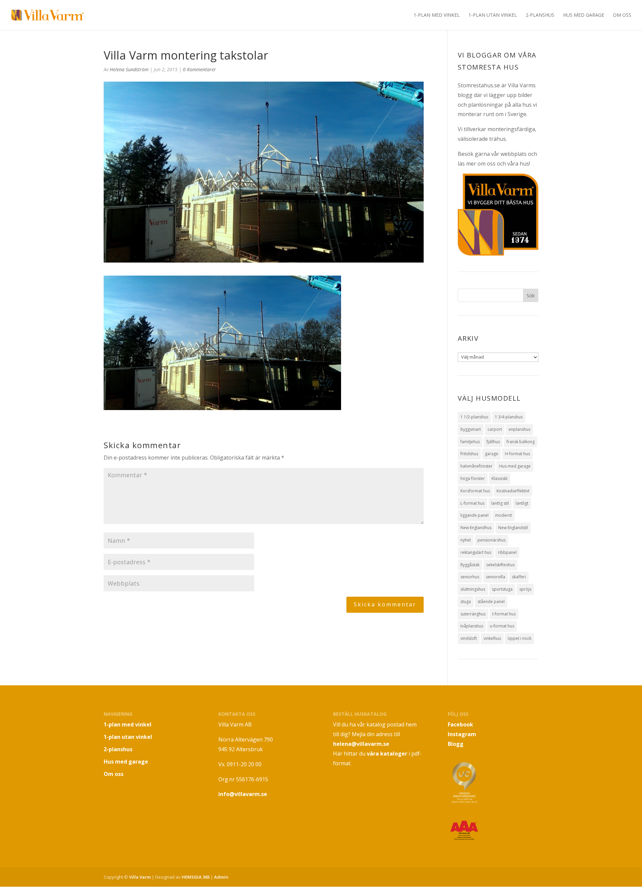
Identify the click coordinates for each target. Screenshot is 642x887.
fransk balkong (521, 442)
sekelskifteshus (500, 565)
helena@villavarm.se (361, 744)
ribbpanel (507, 552)
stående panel (491, 601)
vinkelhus (492, 638)
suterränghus (473, 614)
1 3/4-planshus (509, 417)
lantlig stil (500, 503)
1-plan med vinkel (437, 15)
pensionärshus (491, 540)
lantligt (522, 503)
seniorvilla (495, 577)
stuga (465, 601)
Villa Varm (140, 877)
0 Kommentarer (199, 69)
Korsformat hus (475, 491)
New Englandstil (513, 527)
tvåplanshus (471, 626)
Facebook (460, 724)
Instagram (462, 734)
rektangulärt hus (475, 552)
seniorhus (469, 577)
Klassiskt (500, 478)
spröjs (525, 589)
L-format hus (472, 503)
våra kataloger (387, 753)
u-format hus (502, 626)
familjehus (470, 442)
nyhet (465, 540)
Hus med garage (583, 15)
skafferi (519, 577)
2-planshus (540, 15)
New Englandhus (476, 527)
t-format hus (504, 614)
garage (491, 454)
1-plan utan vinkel (492, 15)
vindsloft (468, 638)
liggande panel (474, 515)
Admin (221, 877)
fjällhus (493, 442)
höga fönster (472, 478)
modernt (503, 515)
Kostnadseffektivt (513, 491)
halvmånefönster (476, 466)
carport (495, 429)
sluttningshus (472, 589)
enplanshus (519, 429)
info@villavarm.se (242, 794)
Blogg (455, 744)
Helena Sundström (129, 69)
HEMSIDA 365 (196, 877)
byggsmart (470, 429)
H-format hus (517, 454)
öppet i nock (519, 638)
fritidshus (469, 454)
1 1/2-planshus (474, 417)
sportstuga (502, 589)
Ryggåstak (469, 565)
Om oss (622, 15)
